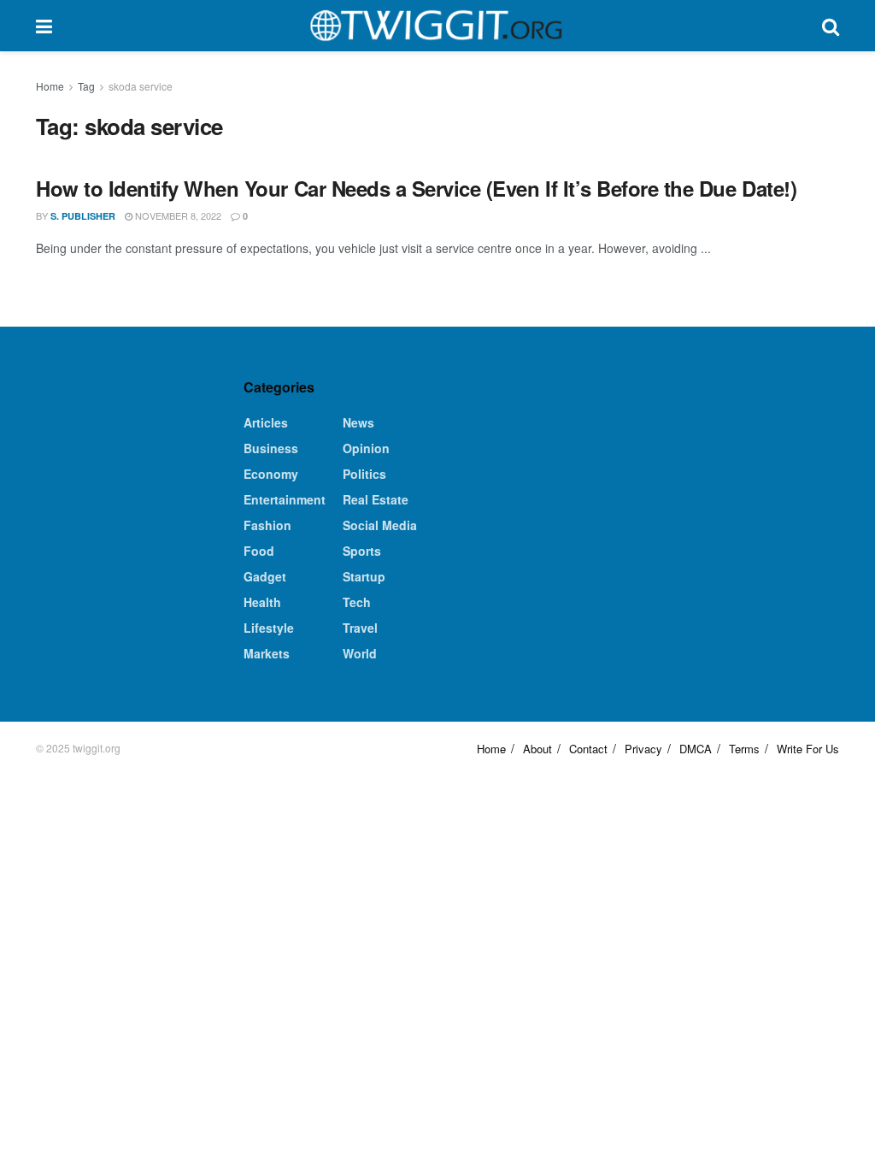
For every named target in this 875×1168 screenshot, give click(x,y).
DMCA (695, 748)
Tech (357, 602)
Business (271, 448)
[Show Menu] (44, 25)
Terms (744, 748)
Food (259, 550)
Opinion (366, 448)
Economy (271, 473)
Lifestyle (269, 627)
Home (50, 86)
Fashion (267, 525)
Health (262, 602)
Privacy (643, 748)
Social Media (380, 525)
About (537, 748)
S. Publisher (82, 215)
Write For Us (808, 748)
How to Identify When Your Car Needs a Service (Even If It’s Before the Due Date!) (416, 188)
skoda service (141, 86)
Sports (362, 550)
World (360, 653)
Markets (267, 653)
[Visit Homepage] (436, 26)
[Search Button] (830, 25)
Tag (86, 86)
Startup (364, 576)
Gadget (265, 576)
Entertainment (285, 499)
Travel (360, 627)
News (358, 422)
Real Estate (375, 499)
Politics (364, 473)
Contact (588, 748)
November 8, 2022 (176, 215)
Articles (266, 422)
